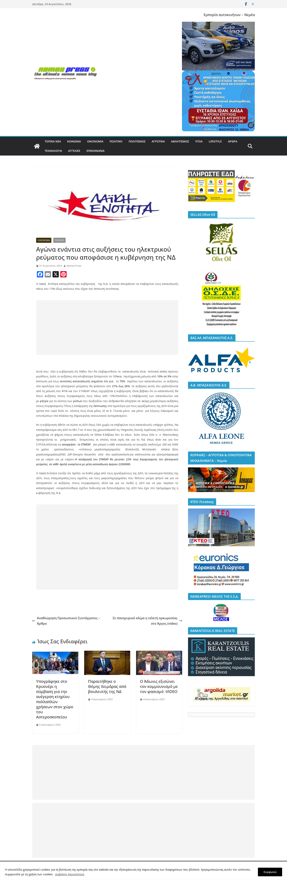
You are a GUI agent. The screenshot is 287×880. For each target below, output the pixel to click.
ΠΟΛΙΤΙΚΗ (116, 141)
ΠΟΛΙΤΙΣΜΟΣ (137, 141)
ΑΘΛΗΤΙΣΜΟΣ (180, 141)
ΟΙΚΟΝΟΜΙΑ (95, 141)
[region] (143, 870)
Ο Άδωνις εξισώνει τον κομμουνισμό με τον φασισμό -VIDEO (159, 686)
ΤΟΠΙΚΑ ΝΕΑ (53, 141)
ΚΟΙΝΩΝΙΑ (74, 141)
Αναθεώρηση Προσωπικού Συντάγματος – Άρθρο (68, 621)
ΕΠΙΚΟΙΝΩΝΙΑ (95, 151)
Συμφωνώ (270, 872)
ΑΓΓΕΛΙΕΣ (74, 151)
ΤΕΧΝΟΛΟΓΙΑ (53, 151)
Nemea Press (74, 265)
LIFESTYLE (215, 141)
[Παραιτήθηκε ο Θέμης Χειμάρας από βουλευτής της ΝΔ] (107, 653)
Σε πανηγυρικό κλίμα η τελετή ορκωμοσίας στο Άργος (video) (145, 621)
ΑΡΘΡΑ (232, 141)
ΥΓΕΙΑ (198, 141)
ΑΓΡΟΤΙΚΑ (158, 141)
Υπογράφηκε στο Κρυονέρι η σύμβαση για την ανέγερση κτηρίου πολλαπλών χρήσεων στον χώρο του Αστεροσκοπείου (54, 699)
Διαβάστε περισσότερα (69, 874)
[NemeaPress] (37, 146)
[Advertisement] (107, 327)
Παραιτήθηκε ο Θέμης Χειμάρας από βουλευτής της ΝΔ (107, 686)
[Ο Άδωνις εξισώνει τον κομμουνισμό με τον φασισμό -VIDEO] (159, 653)
